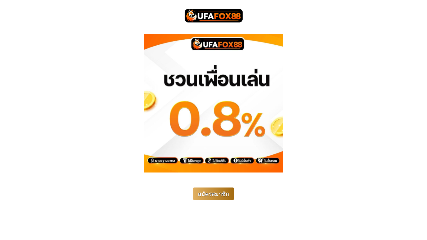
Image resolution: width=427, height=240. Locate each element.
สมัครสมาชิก (213, 194)
